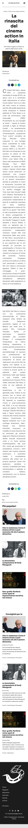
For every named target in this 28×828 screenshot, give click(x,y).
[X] (12, 85)
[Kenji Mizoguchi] (14, 542)
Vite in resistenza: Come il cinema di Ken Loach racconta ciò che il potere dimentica (13, 531)
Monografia (19, 657)
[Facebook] (9, 85)
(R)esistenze (10, 753)
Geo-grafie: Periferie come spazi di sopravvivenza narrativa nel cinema (12, 595)
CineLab (14, 818)
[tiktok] (15, 810)
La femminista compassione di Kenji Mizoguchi (11, 563)
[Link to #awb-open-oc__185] (4, 3)
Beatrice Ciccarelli (8, 645)
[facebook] (9, 810)
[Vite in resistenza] (14, 509)
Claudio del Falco (20, 11)
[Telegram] (19, 85)
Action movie (11, 11)
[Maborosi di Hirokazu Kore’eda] (14, 572)
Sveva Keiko (7, 740)
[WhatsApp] (15, 85)
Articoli (5, 11)
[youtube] (18, 810)
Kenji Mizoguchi (11, 657)
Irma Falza (6, 690)
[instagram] (12, 810)
